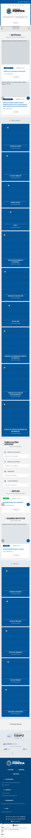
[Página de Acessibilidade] (22, 5)
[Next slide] (29, 28)
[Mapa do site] (20, 5)
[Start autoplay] (14, 27)
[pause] (17, 27)
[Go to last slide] (2, 28)
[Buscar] (26, 17)
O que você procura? (8, 17)
